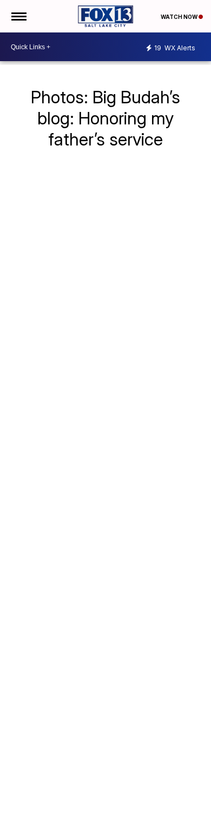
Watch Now (180, 17)
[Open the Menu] (18, 16)
